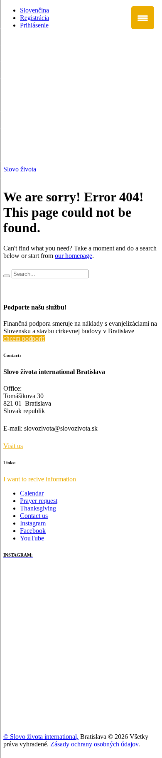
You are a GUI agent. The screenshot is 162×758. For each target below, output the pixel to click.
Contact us (34, 515)
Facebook (33, 530)
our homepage (73, 255)
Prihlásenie (34, 25)
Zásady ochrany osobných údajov (94, 744)
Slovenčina (34, 10)
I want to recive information (39, 479)
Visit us (13, 445)
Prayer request (38, 500)
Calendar (32, 493)
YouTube (32, 538)
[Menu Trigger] (142, 17)
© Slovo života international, (41, 736)
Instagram (33, 523)
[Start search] (6, 276)
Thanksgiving (38, 508)
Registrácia (34, 17)
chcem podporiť (24, 338)
